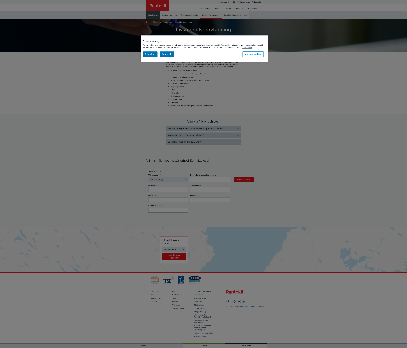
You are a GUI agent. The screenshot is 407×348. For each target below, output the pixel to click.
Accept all (150, 54)
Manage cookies (253, 54)
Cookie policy (247, 47)
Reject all (167, 54)
